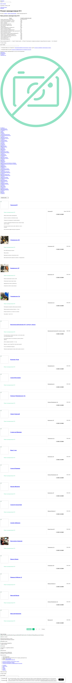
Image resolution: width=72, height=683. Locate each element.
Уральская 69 (13, 205)
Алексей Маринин (15, 468)
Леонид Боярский (15, 414)
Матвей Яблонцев (15, 486)
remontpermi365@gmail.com (10, 659)
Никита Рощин (14, 559)
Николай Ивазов (14, 595)
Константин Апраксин (16, 541)
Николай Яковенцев (15, 613)
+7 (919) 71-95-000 (60, 214)
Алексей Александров (16, 504)
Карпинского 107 (14, 268)
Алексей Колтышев (15, 377)
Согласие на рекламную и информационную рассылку (12, 663)
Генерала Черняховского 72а (17, 395)
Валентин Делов (14, 359)
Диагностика (5, 666)
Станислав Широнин (16, 432)
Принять (61, 679)
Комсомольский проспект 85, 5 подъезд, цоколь (23, 324)
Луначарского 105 (15, 240)
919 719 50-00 (8, 658)
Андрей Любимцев (15, 522)
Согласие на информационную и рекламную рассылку (21, 49)
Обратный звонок (3, 7)
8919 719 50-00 (3, 3)
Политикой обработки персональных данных (23, 47)
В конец (43, 629)
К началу (29, 629)
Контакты (2, 8)
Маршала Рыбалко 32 (16, 577)
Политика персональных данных (8, 662)
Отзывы (4, 668)
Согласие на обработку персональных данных (42, 47)
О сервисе (4, 665)
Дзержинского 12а (15, 296)
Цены (4, 667)
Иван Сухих (13, 450)
